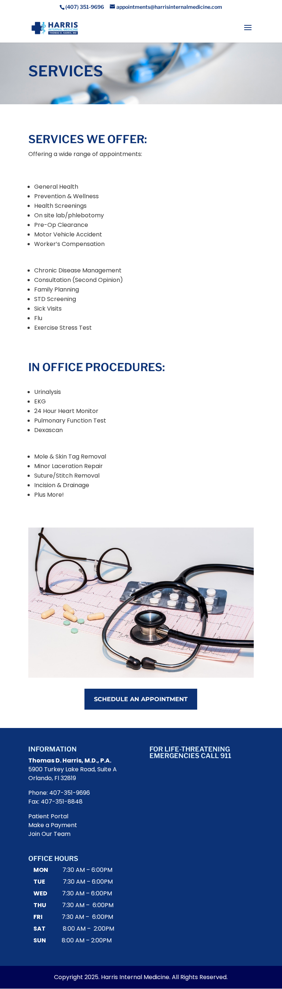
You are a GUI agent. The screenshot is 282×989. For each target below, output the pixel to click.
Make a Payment (52, 825)
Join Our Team (49, 834)
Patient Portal (48, 816)
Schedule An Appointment (141, 699)
